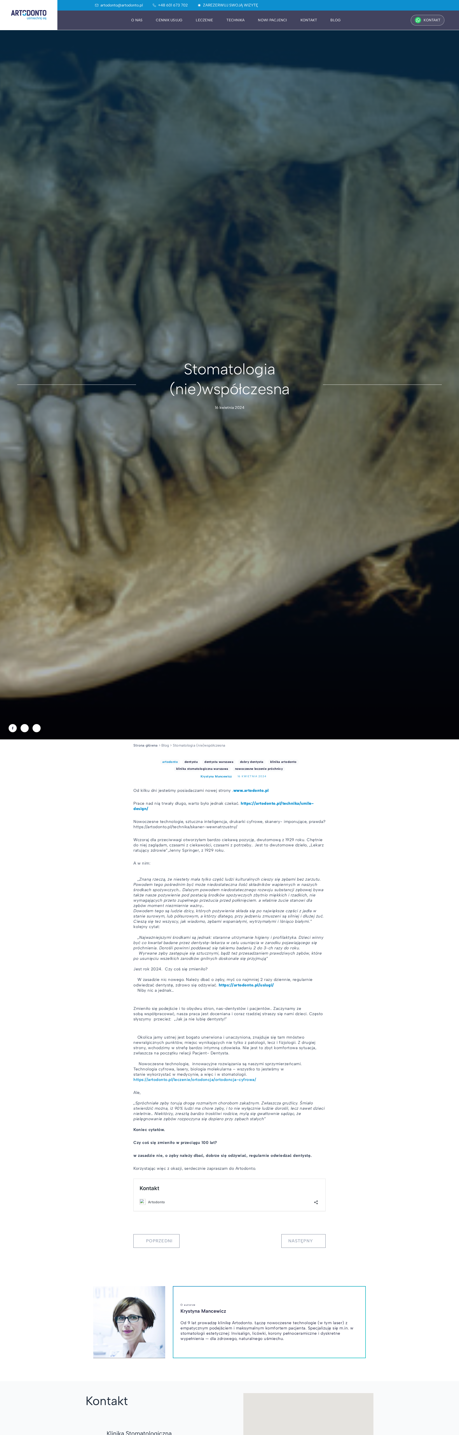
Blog (335, 20)
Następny (300, 1241)
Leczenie (204, 20)
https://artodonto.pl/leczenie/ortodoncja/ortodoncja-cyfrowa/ (194, 1079)
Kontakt (309, 20)
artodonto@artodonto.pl (121, 5)
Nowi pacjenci (272, 20)
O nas (136, 20)
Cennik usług (169, 20)
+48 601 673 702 (173, 5)
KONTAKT (432, 20)
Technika (235, 20)
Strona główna (145, 745)
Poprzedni (159, 1241)
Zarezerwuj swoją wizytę (230, 5)
